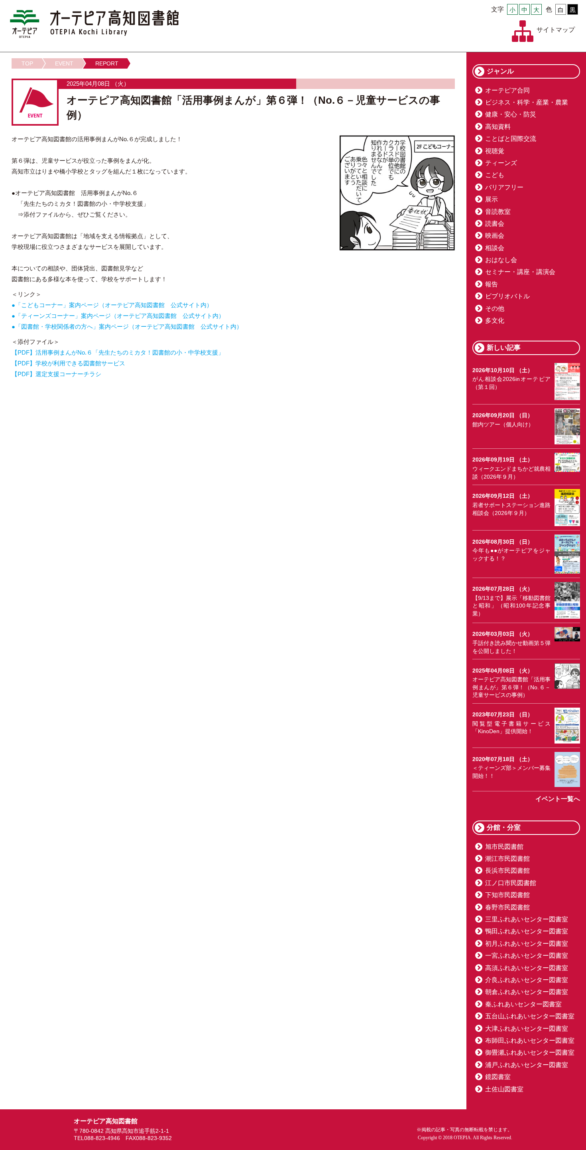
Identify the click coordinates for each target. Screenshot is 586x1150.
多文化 (494, 320)
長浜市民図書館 (507, 870)
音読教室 (498, 211)
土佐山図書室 (504, 1089)
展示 (491, 199)
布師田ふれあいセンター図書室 (529, 1040)
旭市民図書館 (504, 846)
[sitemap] (522, 31)
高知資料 (498, 126)
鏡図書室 (498, 1076)
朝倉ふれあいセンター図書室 (526, 991)
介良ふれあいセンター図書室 (526, 979)
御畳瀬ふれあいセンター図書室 (529, 1052)
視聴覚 (494, 151)
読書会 (494, 223)
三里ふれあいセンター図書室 (526, 919)
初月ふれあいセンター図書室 (526, 943)
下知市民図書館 (507, 895)
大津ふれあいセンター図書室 (526, 1028)
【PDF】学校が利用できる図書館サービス (68, 363)
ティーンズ (501, 163)
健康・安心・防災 (510, 114)
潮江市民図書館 (507, 858)
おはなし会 (501, 259)
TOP (27, 63)
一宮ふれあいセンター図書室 (526, 955)
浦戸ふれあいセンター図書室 (526, 1064)
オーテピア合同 (507, 90)
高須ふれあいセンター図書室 (526, 968)
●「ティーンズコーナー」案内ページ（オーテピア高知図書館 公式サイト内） (118, 315)
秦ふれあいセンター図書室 (523, 1004)
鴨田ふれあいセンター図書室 (526, 931)
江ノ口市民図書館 (510, 883)
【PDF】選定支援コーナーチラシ (56, 374)
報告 (491, 284)
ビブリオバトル (507, 296)
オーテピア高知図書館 (94, 24)
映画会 (494, 235)
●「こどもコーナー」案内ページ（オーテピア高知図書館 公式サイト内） (112, 305)
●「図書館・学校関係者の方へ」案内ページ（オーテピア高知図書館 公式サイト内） (127, 326)
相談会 (494, 248)
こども (494, 175)
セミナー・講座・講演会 (520, 271)
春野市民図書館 (507, 907)
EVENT (64, 63)
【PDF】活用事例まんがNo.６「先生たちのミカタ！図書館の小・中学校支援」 (118, 352)
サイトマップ (556, 29)
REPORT (106, 63)
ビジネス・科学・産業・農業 (526, 102)
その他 (494, 308)
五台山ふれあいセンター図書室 (529, 1016)
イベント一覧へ (557, 798)
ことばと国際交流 (510, 138)
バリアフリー (504, 187)
